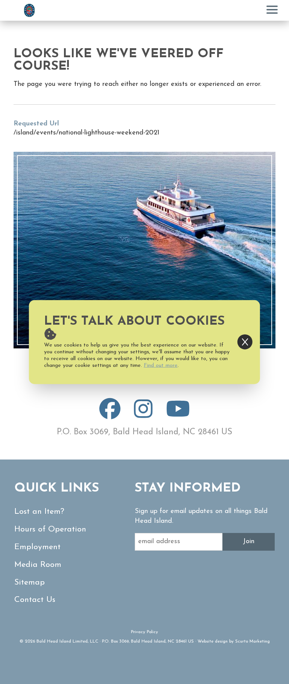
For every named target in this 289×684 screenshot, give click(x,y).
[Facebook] (109, 415)
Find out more (161, 365)
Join (248, 541)
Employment (37, 547)
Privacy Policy (144, 632)
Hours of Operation (50, 529)
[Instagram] (143, 415)
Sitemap (29, 582)
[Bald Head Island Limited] (29, 10)
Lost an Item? (39, 512)
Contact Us (34, 600)
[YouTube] (178, 415)
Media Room (37, 565)
